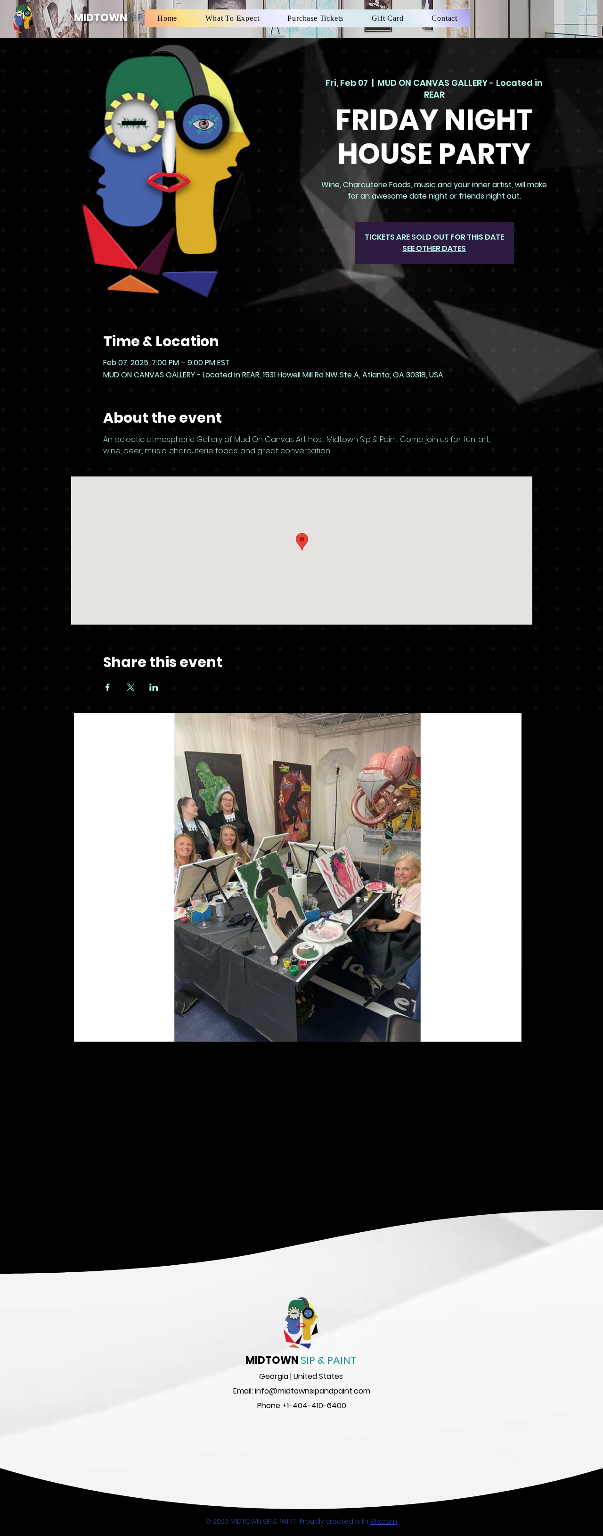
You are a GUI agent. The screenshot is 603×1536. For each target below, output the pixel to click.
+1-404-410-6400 (314, 1405)
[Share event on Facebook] (107, 687)
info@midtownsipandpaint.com (312, 1391)
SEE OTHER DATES (434, 248)
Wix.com (383, 1521)
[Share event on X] (130, 687)
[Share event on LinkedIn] (153, 687)
